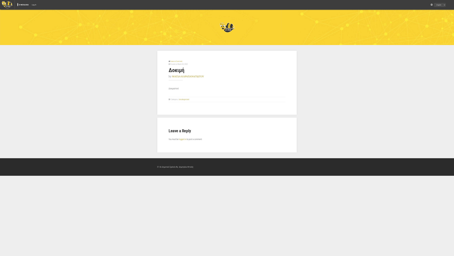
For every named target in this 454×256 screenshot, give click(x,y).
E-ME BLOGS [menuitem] (24, 5)
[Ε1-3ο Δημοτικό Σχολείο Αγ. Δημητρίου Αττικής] (227, 27)
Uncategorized (184, 99)
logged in (182, 139)
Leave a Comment (176, 61)
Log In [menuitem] (34, 5)
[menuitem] (7, 4)
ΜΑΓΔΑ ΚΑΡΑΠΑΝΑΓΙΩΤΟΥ (188, 76)
